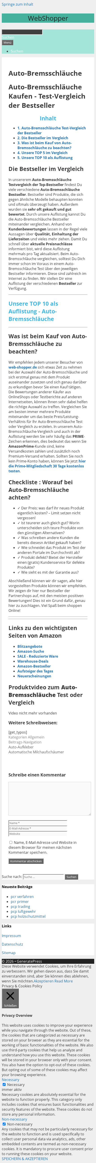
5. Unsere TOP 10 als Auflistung (45, 157)
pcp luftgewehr (23, 911)
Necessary (16, 1084)
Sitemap (9, 952)
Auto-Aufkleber (21, 747)
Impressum (11, 935)
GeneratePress (29, 961)
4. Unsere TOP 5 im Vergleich (42, 152)
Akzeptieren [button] (44, 981)
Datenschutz (12, 944)
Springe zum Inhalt (17, 4)
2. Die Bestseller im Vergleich (42, 137)
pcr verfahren (22, 896)
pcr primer (20, 901)
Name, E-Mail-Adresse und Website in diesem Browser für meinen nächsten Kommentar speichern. (42, 847)
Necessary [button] (10, 1079)
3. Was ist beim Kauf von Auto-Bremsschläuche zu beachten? (44, 145)
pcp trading (20, 906)
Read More (63, 981)
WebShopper (48, 18)
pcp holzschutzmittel (28, 916)
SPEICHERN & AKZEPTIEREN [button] (25, 1158)
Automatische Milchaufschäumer (36, 752)
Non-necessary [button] (14, 1119)
